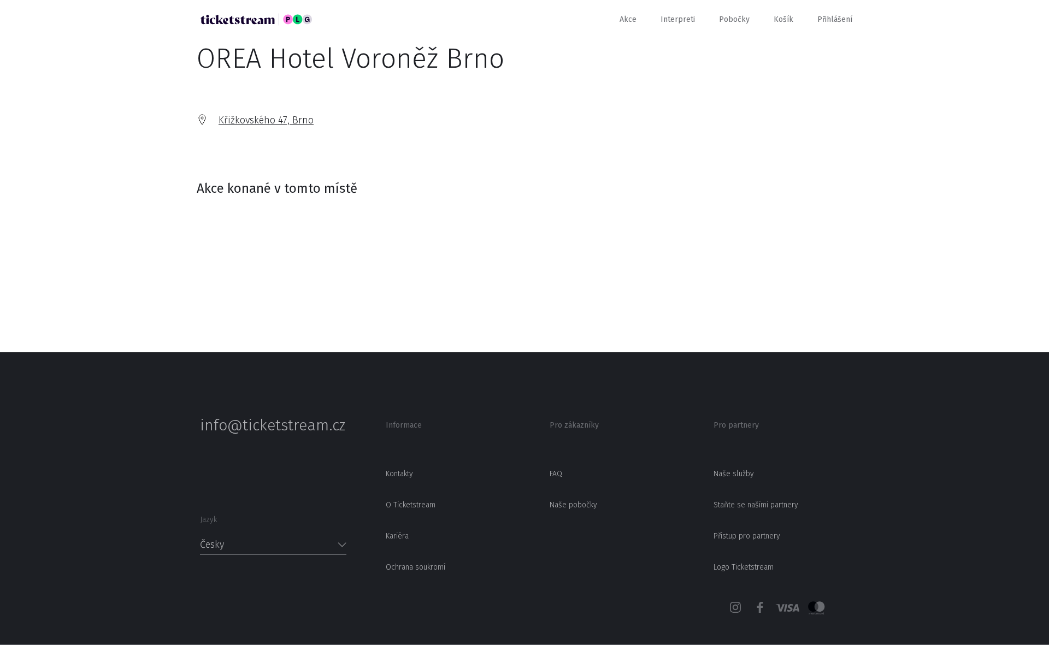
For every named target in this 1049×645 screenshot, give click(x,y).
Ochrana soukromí (415, 567)
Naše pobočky (573, 505)
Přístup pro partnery (747, 536)
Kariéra (397, 536)
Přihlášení (834, 19)
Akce (628, 19)
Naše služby (734, 473)
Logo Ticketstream (744, 567)
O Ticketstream (410, 505)
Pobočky (734, 19)
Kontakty (399, 473)
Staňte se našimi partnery (756, 505)
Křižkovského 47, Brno (266, 120)
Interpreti (678, 19)
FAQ (556, 473)
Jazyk (208, 519)
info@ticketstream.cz (272, 425)
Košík (783, 19)
